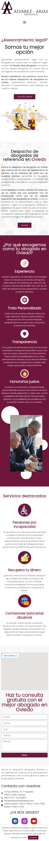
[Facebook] (15, 821)
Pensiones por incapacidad (24, 524)
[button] (24, 22)
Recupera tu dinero (24, 570)
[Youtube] (34, 821)
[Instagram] (24, 821)
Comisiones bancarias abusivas (24, 615)
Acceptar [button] (33, 837)
